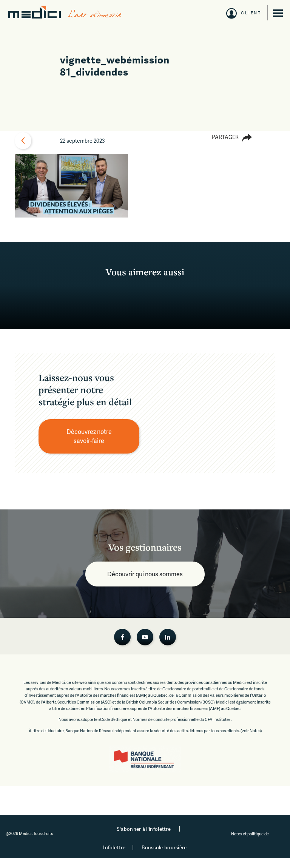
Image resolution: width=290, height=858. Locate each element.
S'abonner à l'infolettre (144, 829)
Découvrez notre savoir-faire (89, 436)
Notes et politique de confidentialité (250, 837)
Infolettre (114, 847)
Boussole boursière (164, 847)
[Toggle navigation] (278, 13)
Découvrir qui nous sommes (145, 573)
